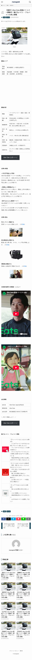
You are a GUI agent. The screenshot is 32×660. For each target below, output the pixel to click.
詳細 (23, 224)
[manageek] (16, 2)
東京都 (8, 17)
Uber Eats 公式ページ (10, 157)
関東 (4, 17)
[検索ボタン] (30, 2)
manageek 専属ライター (16, 550)
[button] (3, 519)
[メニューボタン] (2, 2)
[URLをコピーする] (28, 519)
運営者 (21, 650)
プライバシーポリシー (14, 650)
